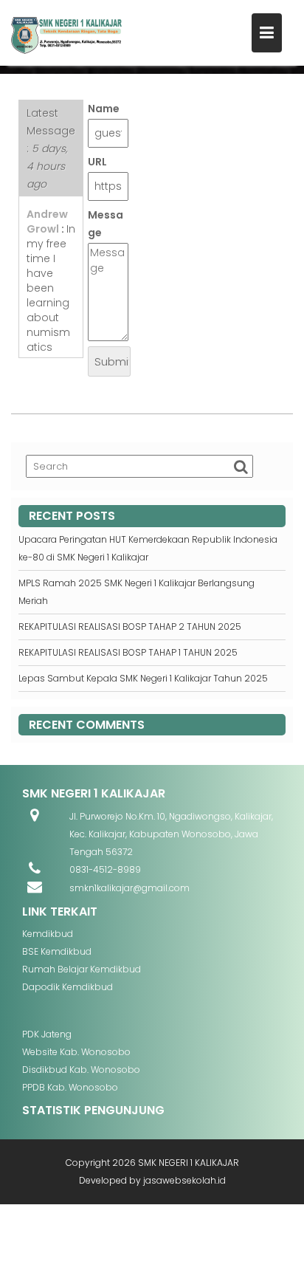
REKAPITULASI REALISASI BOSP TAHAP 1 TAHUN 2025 (128, 652)
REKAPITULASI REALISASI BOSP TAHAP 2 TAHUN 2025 (129, 626)
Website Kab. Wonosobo (76, 1052)
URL (97, 161)
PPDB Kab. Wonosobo (70, 1087)
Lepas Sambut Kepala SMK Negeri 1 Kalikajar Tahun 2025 (143, 678)
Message (105, 223)
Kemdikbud (47, 933)
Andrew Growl (47, 221)
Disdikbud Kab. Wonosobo (81, 1069)
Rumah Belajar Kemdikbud (81, 969)
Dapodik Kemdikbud (67, 987)
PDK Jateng (47, 1034)
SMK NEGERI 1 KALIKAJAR (188, 1162)
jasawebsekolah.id (184, 1180)
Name (104, 108)
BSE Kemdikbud (56, 951)
